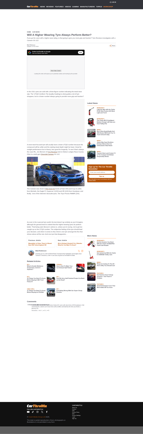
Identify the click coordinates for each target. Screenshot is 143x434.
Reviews (50, 7)
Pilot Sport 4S (50, 189)
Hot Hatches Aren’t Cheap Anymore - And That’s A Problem (105, 276)
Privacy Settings (76, 415)
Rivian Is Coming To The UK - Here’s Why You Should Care (106, 264)
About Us (74, 407)
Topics (99, 7)
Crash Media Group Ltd (37, 417)
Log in (114, 2)
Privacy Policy (92, 180)
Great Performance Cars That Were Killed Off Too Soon (106, 286)
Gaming (75, 7)
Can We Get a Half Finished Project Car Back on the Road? (70, 279)
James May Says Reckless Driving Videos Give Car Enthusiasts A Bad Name (105, 144)
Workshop (108, 7)
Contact (74, 409)
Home (29, 32)
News (42, 7)
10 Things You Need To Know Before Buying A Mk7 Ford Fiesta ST (36, 280)
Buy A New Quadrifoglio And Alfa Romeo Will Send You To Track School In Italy (106, 133)
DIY (28, 264)
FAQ (73, 410)
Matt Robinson (31, 45)
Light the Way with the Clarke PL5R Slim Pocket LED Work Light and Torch (106, 111)
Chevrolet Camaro (47, 154)
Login (73, 417)
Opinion (58, 264)
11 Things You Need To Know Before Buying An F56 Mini (36, 291)
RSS (73, 413)
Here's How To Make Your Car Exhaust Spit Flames (64, 266)
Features (59, 7)
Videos (68, 7)
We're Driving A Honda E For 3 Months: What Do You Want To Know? (70, 244)
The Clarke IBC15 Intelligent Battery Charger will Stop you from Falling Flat (106, 122)
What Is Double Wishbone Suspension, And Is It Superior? (35, 267)
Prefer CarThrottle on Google (41, 51)
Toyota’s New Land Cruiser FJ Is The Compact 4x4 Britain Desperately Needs (106, 154)
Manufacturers (87, 7)
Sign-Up (74, 418)
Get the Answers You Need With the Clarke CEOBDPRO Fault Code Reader (105, 243)
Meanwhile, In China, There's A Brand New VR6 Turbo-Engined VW (40, 244)
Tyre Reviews (52, 152)
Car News (36, 32)
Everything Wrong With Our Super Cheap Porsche (69, 291)
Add (80, 52)
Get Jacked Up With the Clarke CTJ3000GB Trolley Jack (106, 253)
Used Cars (30, 289)
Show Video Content (56, 70)
